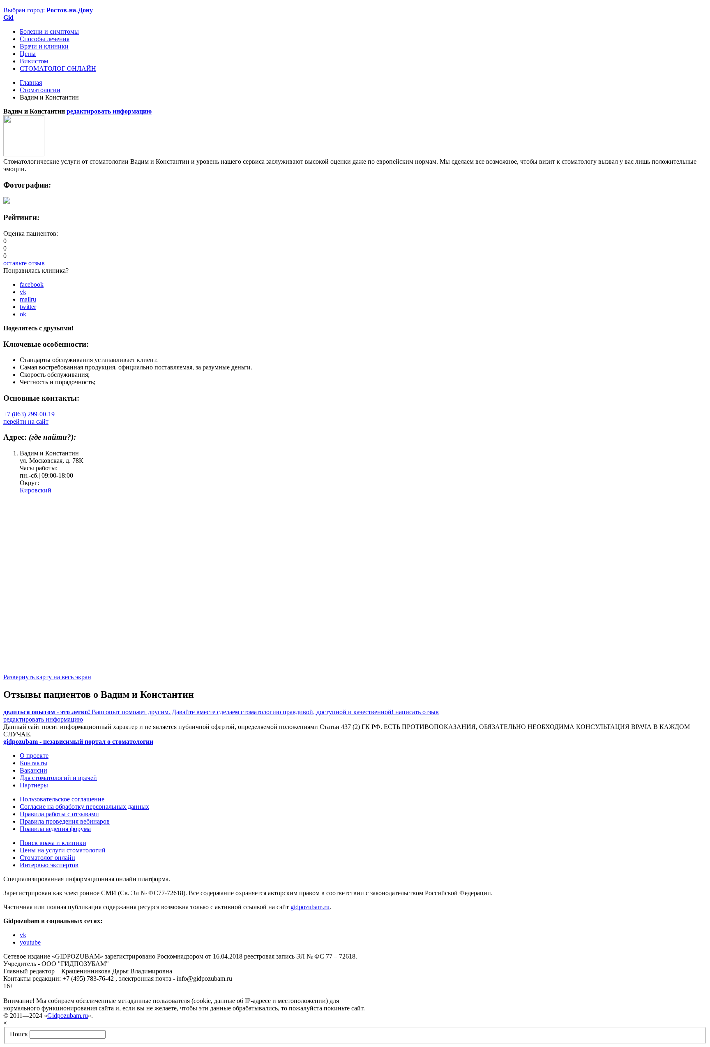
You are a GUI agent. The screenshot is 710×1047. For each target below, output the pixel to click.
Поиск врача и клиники (53, 842)
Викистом (34, 61)
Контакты (33, 762)
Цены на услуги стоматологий (63, 850)
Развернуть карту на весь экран (47, 676)
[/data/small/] (6, 201)
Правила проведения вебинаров (65, 821)
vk (23, 291)
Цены (28, 53)
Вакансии (33, 770)
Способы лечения (44, 38)
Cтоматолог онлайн (47, 857)
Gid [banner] (8, 17)
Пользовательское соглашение (62, 799)
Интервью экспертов (49, 864)
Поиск (19, 1034)
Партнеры (34, 785)
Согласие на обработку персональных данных (84, 806)
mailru (28, 299)
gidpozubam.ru (310, 906)
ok (23, 314)
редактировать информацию (109, 111)
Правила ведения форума (55, 828)
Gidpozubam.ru (67, 1015)
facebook (32, 284)
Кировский (35, 490)
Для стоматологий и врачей (58, 777)
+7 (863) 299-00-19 (29, 414)
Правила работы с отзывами (59, 813)
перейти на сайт (25, 421)
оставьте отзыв (24, 263)
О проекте (34, 755)
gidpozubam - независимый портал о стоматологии (78, 741)
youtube (30, 942)
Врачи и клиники (44, 46)
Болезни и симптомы (49, 31)
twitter (28, 306)
